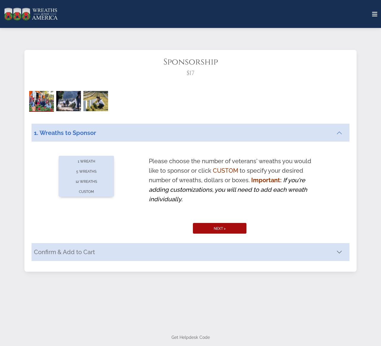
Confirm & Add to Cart (64, 311)
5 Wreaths (86, 230)
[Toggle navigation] (374, 14)
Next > (220, 287)
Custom (86, 251)
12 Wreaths (86, 240)
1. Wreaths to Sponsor (65, 192)
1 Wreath (86, 220)
